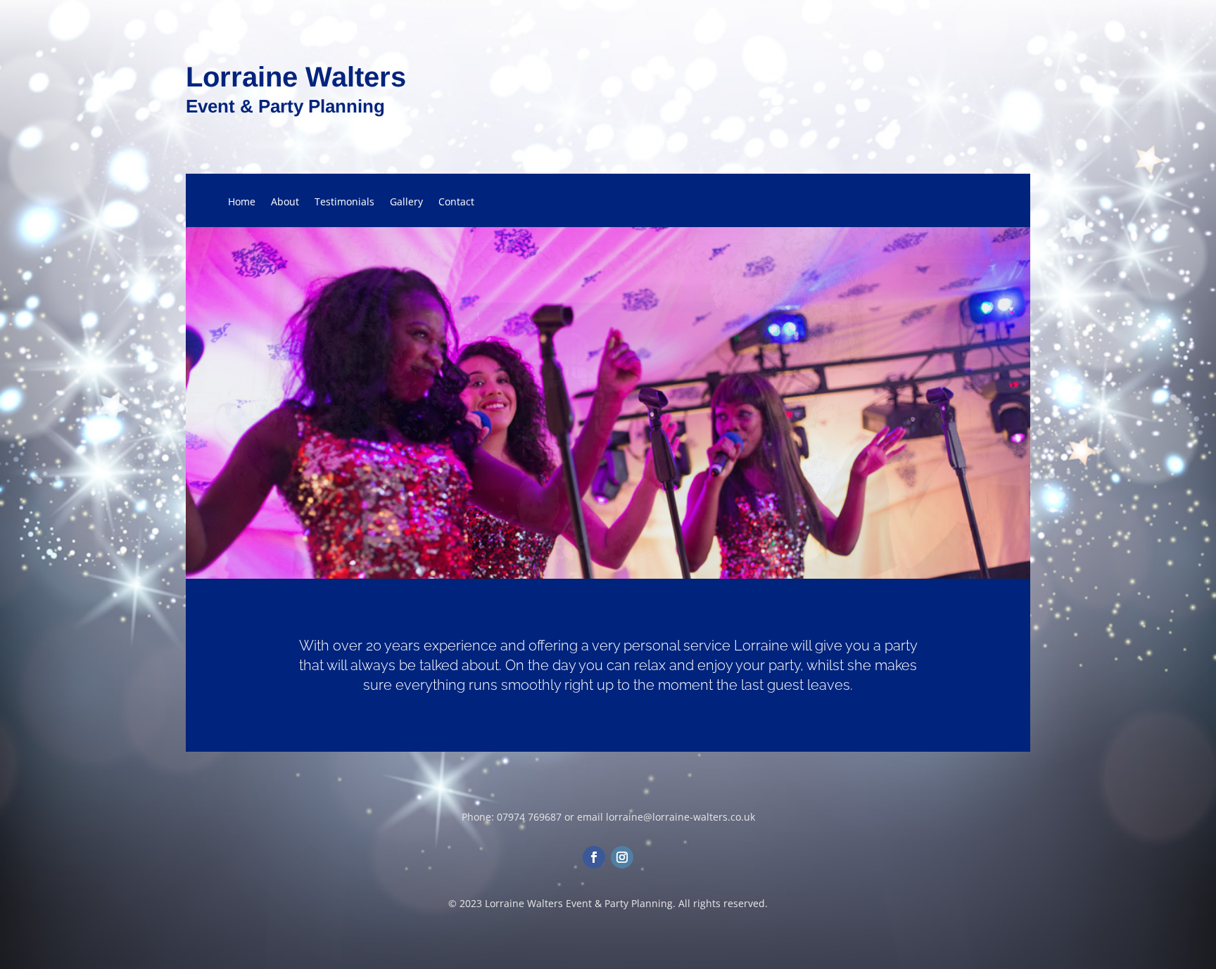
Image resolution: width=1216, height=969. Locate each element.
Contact (456, 202)
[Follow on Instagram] (622, 857)
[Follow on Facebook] (594, 857)
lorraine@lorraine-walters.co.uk (680, 816)
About (285, 202)
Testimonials (344, 202)
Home (241, 202)
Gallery (406, 202)
